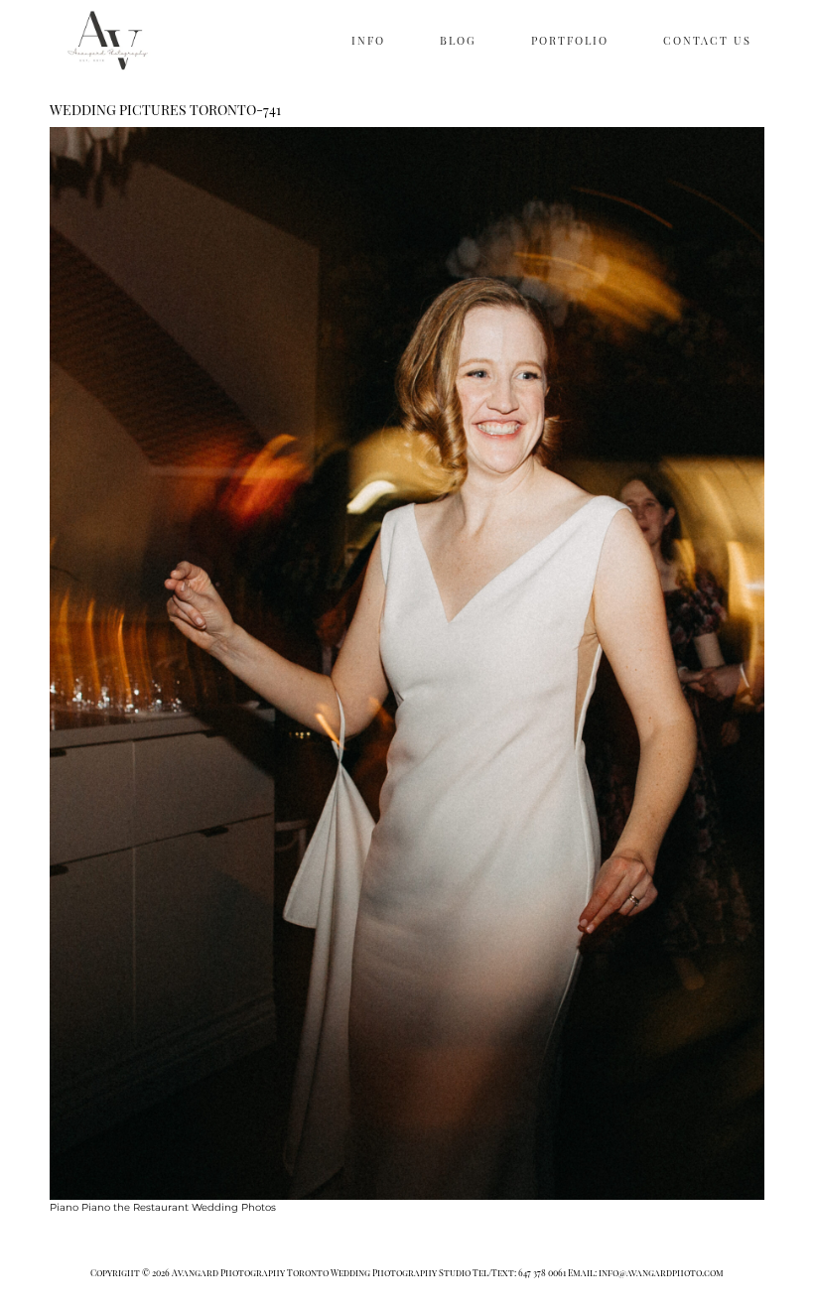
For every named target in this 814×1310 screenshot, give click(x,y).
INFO (368, 40)
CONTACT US (707, 40)
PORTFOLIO (570, 40)
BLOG (458, 40)
